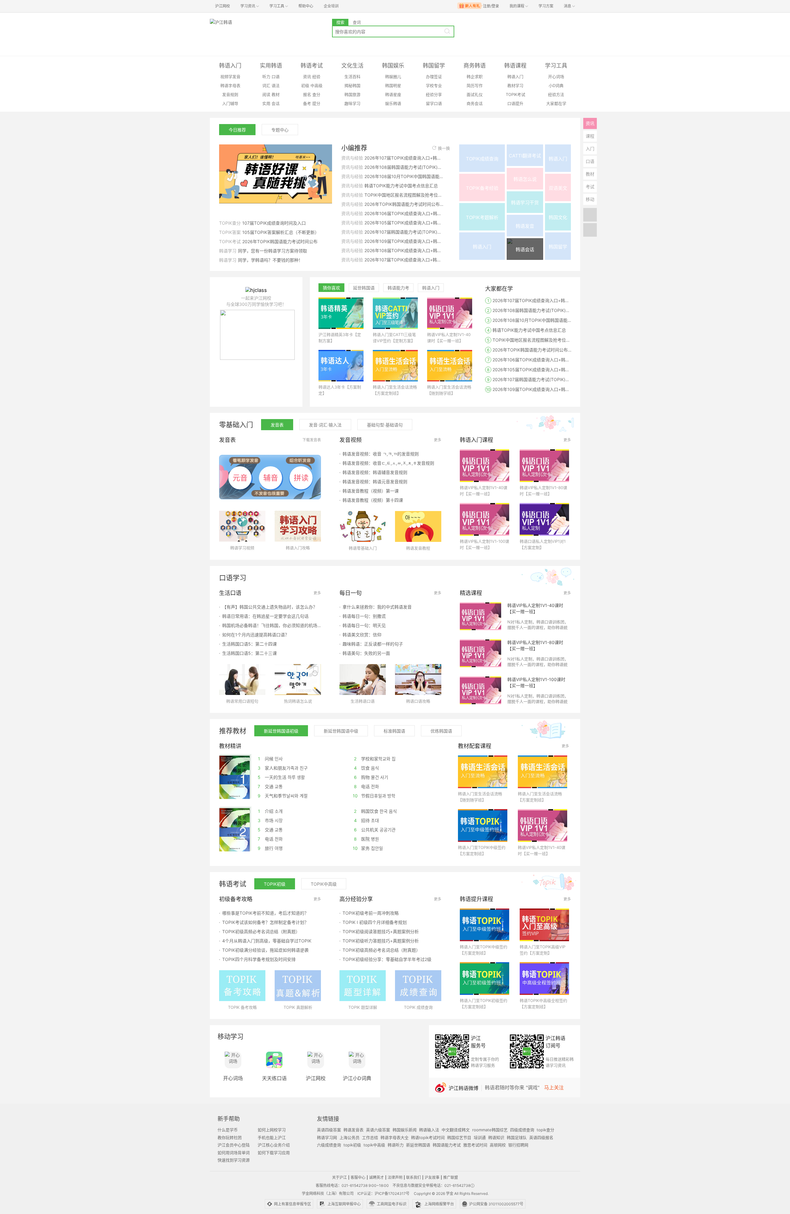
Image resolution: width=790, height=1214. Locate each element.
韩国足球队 (517, 1137)
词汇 (266, 85)
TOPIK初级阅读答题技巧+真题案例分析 (381, 931)
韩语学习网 (327, 1137)
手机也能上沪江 (272, 1137)
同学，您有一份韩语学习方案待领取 (272, 250)
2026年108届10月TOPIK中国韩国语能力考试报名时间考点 (403, 176)
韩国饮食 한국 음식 (375, 811)
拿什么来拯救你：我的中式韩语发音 (377, 606)
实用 (266, 103)
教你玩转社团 (230, 1137)
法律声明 (395, 1177)
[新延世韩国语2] (234, 829)
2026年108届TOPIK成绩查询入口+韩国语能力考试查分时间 (403, 250)
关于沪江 (339, 1177)
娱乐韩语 (393, 103)
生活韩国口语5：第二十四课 (249, 643)
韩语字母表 (230, 85)
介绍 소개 (270, 811)
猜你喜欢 (331, 287)
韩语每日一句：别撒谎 (364, 616)
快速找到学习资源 (234, 1160)
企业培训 (331, 6)
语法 (276, 85)
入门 (590, 148)
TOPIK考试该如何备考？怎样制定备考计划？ (265, 922)
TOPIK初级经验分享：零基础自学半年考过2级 (387, 959)
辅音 (270, 477)
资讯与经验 (352, 157)
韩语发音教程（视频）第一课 (371, 490)
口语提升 (515, 103)
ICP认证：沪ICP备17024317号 (383, 1193)
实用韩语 (271, 65)
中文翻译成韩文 (456, 1129)
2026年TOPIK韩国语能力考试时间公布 (280, 241)
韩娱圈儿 (393, 76)
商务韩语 (475, 65)
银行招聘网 (518, 1144)
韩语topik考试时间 (428, 1137)
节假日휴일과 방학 (374, 795)
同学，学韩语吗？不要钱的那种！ (270, 260)
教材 (276, 94)
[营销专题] (275, 176)
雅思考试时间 (475, 1144)
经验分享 (434, 94)
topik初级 (352, 1144)
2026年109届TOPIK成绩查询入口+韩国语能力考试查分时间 (403, 241)
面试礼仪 (475, 94)
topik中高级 (374, 1144)
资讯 (307, 76)
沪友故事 (432, 1177)
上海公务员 (349, 1137)
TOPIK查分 (230, 223)
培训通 (480, 1137)
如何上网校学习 (272, 1129)
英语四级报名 (541, 1137)
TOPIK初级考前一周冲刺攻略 (371, 913)
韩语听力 (396, 1144)
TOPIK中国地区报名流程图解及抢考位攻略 (403, 194)
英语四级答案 (329, 1129)
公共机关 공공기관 (375, 829)
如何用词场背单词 (234, 1152)
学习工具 (556, 65)
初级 (305, 85)
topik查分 (545, 1129)
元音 (240, 477)
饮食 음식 (366, 768)
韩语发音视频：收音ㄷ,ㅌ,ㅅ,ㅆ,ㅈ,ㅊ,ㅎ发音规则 (388, 463)
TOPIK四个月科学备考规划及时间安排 (259, 959)
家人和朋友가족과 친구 (283, 768)
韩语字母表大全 (394, 1137)
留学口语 (434, 103)
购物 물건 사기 (371, 777)
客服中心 (358, 1177)
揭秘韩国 (352, 85)
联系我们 (413, 1177)
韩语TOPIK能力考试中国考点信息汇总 (401, 185)
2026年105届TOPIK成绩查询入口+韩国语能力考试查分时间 (403, 222)
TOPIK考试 (515, 94)
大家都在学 (556, 103)
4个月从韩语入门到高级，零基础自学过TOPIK (266, 940)
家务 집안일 (368, 848)
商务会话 (475, 103)
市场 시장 (270, 820)
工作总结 (370, 1137)
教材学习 (515, 85)
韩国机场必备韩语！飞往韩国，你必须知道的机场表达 (271, 625)
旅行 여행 (270, 848)
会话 (276, 103)
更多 (437, 440)
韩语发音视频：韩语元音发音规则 (375, 481)
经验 (316, 76)
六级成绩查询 (329, 1144)
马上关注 (554, 1087)
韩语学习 (227, 250)
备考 (307, 103)
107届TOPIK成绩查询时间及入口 (274, 223)
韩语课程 (515, 65)
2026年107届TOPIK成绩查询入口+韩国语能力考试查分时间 (403, 157)
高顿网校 (498, 1144)
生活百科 (352, 76)
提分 (316, 103)
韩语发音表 (353, 1129)
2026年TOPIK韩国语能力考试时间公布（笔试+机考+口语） (403, 204)
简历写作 (475, 85)
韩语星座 (393, 94)
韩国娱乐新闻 (405, 1129)
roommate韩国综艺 (490, 1129)
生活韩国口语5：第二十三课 (249, 653)
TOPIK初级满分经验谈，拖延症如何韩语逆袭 (265, 950)
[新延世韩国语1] (234, 777)
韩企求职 (475, 76)
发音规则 (230, 94)
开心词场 (556, 76)
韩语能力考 (398, 287)
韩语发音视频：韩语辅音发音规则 (375, 472)
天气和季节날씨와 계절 (283, 795)
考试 (590, 186)
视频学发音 (230, 76)
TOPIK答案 (230, 232)
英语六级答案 (378, 1129)
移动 (590, 199)
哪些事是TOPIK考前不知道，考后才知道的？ (265, 913)
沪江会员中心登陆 (234, 1144)
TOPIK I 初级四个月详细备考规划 (375, 922)
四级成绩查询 (522, 1129)
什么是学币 (228, 1129)
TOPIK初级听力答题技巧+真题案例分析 (381, 940)
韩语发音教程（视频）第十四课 (373, 500)
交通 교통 (270, 786)
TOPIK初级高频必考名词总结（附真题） (261, 931)
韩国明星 (393, 85)
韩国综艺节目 (459, 1137)
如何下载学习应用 (274, 1152)
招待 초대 (366, 820)
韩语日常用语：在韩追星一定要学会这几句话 (265, 616)
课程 (590, 136)
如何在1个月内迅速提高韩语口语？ (255, 634)
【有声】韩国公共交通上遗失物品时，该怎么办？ (269, 606)
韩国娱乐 (393, 65)
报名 (307, 94)
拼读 (301, 477)
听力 (266, 76)
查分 (316, 94)
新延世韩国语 (418, 1144)
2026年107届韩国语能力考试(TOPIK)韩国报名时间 (403, 232)
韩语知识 (496, 1137)
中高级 (316, 85)
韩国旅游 (352, 94)
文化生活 (352, 65)
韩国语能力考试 (447, 1144)
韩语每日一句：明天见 (364, 625)
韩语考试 (312, 65)
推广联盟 (450, 1177)
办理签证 (434, 76)
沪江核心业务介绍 (274, 1144)
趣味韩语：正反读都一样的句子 (373, 643)
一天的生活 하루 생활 (281, 777)
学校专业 (434, 85)
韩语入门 (230, 65)
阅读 (266, 94)
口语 (276, 76)
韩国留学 (434, 65)
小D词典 (556, 85)
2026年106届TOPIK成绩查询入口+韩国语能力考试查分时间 (403, 213)
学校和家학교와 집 (375, 758)
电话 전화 (366, 786)
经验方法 (556, 94)
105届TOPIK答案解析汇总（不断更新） (280, 232)
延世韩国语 (364, 287)
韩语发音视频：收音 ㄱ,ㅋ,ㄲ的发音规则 (381, 453)
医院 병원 (366, 839)
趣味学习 (352, 103)
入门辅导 (230, 103)
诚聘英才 (376, 1177)
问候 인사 (270, 758)
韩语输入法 (429, 1129)
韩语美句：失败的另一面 (366, 653)
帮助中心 (305, 6)
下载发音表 (311, 440)
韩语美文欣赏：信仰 (362, 634)
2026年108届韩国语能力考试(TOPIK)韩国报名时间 (403, 167)
